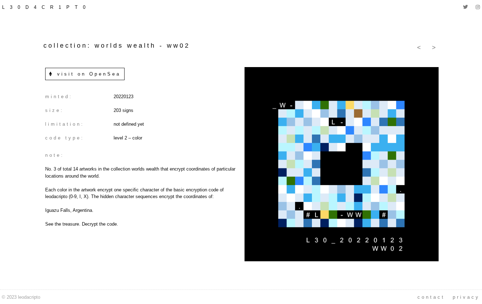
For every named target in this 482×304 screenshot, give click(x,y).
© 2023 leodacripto (21, 297)
